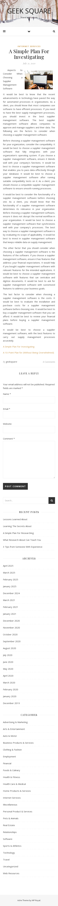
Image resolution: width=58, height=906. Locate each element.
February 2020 (10, 689)
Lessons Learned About (15, 519)
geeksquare (11, 361)
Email (6, 408)
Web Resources (11, 873)
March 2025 (9, 572)
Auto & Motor (10, 735)
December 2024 (11, 593)
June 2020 (8, 661)
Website (7, 423)
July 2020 (7, 655)
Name (7, 393)
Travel (6, 859)
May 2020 (8, 668)
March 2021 (9, 600)
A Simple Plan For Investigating (19, 346)
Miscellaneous (10, 804)
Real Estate (9, 825)
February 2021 (10, 606)
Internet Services (29, 46)
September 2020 (12, 641)
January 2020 (9, 696)
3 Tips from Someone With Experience (22, 546)
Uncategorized (10, 866)
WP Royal (36, 900)
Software (7, 838)
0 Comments (49, 361)
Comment (9, 438)
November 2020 (11, 627)
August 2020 (9, 648)
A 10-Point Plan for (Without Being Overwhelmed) (28, 352)
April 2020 (8, 675)
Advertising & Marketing (15, 722)
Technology (9, 852)
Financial (7, 763)
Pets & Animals (10, 818)
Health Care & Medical (14, 783)
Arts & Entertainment (14, 728)
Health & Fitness (11, 777)
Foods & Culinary (11, 770)
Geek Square (29, 10)
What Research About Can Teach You (22, 539)
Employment (9, 756)
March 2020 (9, 682)
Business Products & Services (18, 742)
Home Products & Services (17, 790)
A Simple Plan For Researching (18, 533)
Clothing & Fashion (12, 749)
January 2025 (9, 586)
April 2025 (8, 565)
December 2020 (11, 620)
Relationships (10, 832)
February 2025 (10, 579)
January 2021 (9, 613)
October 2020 (10, 634)
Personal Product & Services (17, 811)
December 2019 (11, 703)
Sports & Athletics (12, 845)
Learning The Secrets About (17, 526)
